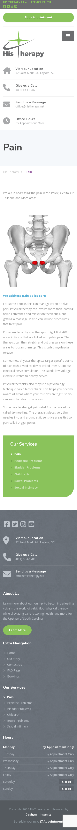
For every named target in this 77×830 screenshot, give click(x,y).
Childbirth (21, 474)
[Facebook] (5, 6)
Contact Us (14, 665)
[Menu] (68, 36)
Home (11, 653)
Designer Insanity (38, 814)
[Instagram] (12, 6)
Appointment (53, 821)
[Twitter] (8, 6)
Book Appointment (38, 17)
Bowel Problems (26, 481)
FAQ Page (14, 670)
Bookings (13, 676)
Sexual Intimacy (26, 487)
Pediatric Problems (28, 461)
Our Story (13, 659)
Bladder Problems (27, 467)
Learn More (17, 630)
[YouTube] (15, 6)
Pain (17, 454)
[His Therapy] (23, 44)
